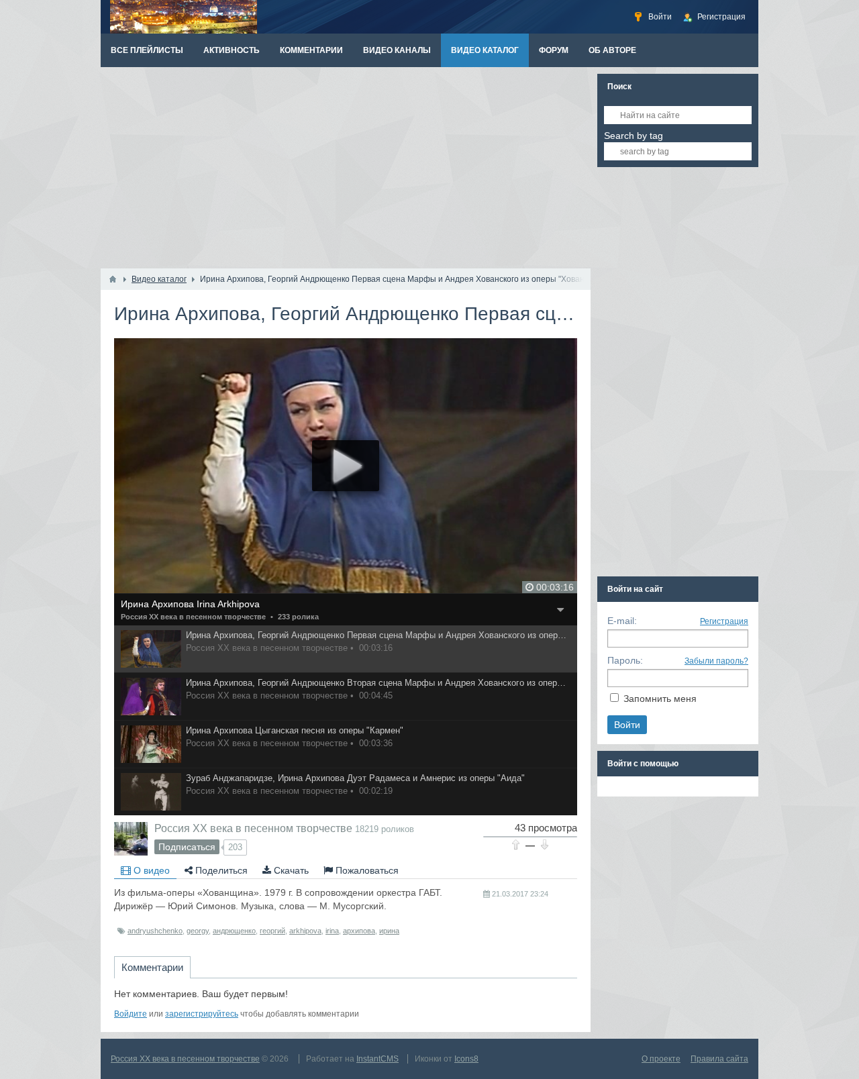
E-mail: (622, 620)
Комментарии (152, 967)
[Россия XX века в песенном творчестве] (131, 839)
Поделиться (220, 870)
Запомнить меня (660, 698)
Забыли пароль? (716, 661)
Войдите (130, 1014)
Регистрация (724, 621)
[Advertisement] (346, 168)
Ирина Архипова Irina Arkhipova (190, 604)
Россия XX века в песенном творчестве (193, 617)
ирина (389, 931)
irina (332, 931)
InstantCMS (377, 1059)
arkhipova (305, 931)
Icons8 (466, 1059)
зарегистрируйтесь (201, 1014)
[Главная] (112, 279)
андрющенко (234, 931)
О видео (150, 870)
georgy (198, 931)
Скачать (290, 870)
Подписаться (186, 846)
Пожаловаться (366, 870)
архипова (359, 931)
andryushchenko (155, 931)
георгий (272, 931)
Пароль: (625, 660)
